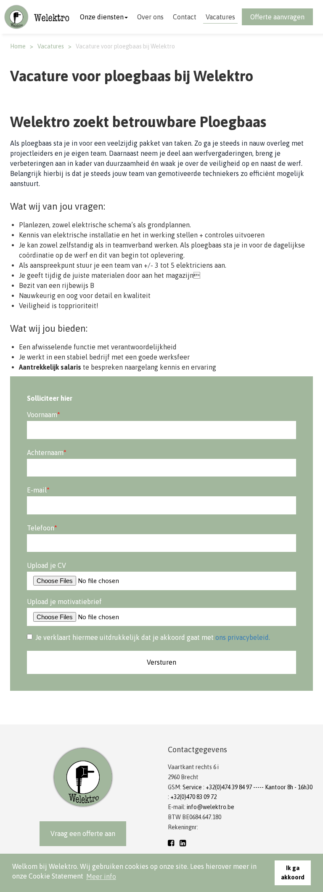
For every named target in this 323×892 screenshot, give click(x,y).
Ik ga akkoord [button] (292, 873)
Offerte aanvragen (277, 17)
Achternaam (46, 452)
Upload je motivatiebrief (64, 601)
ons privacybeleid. (242, 637)
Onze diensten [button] (102, 17)
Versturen (161, 662)
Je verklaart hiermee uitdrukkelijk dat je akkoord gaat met (152, 637)
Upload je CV (46, 565)
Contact (184, 17)
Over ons (150, 17)
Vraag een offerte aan (82, 833)
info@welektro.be (210, 807)
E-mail (38, 490)
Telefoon (42, 528)
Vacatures (220, 17)
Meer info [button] (101, 876)
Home (18, 46)
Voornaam (43, 414)
